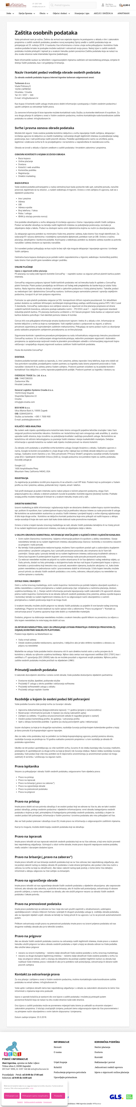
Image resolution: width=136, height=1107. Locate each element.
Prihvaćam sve (11, 1095)
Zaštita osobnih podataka (33, 1102)
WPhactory (96, 1103)
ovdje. (31, 1088)
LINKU (71, 660)
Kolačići (20, 1102)
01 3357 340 (21, 1069)
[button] (124, 5)
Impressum (47, 1102)
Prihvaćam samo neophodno (35, 1095)
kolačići (93, 442)
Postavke (58, 1095)
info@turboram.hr (30, 98)
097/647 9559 (8, 1069)
